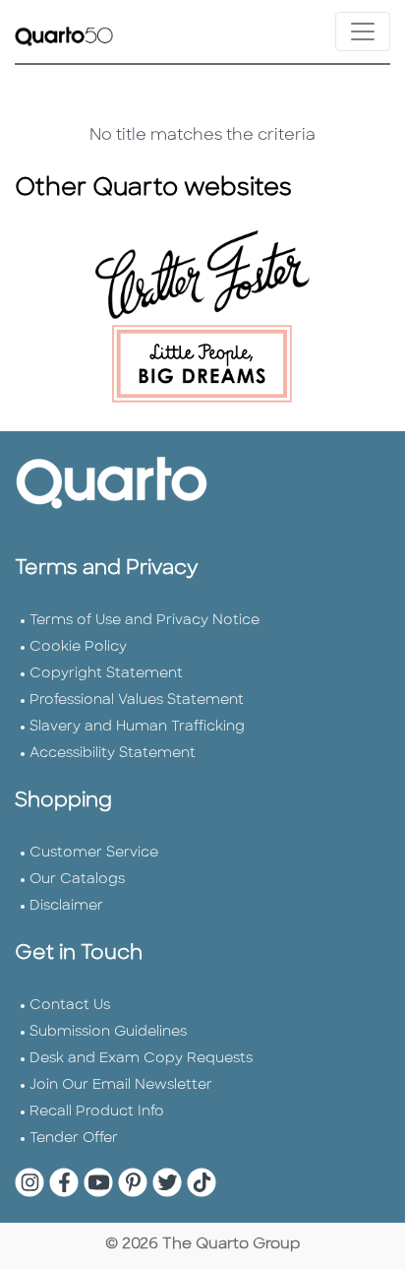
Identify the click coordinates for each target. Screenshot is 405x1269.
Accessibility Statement (112, 753)
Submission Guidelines (108, 1032)
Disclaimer (66, 906)
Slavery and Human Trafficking (137, 727)
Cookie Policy (78, 647)
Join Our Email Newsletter (120, 1085)
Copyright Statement (106, 673)
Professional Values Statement (136, 700)
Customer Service (93, 853)
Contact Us (69, 1005)
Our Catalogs (77, 879)
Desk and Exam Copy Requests (141, 1058)
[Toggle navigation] (362, 31)
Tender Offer (73, 1138)
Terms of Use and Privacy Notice (144, 620)
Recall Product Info (96, 1112)
